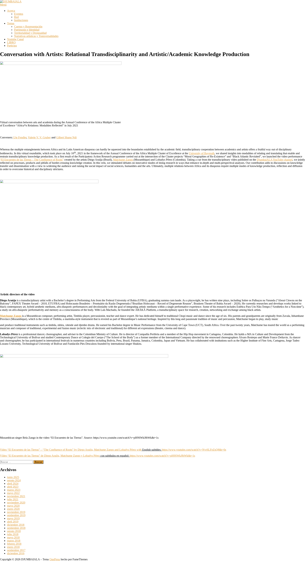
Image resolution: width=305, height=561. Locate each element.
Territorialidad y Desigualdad (30, 32)
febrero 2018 (14, 543)
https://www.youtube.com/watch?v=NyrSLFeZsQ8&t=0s (194, 449)
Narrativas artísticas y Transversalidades (36, 36)
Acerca (11, 10)
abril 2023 (12, 486)
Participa (12, 45)
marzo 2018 (13, 540)
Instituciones (21, 20)
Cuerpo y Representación (28, 26)
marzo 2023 (13, 489)
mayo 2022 (13, 493)
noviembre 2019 (16, 512)
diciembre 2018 (15, 524)
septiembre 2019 (16, 515)
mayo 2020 (13, 505)
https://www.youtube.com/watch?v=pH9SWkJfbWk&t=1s (162, 455)
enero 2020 (13, 508)
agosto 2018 (14, 531)
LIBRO (11, 42)
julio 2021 (12, 499)
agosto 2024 (14, 480)
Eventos (18, 13)
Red (16, 17)
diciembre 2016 (15, 553)
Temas (10, 23)
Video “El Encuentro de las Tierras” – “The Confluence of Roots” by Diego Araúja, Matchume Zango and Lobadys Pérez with (71, 449)
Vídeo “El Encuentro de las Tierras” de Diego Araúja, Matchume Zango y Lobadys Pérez (50, 455)
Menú (3, 4)
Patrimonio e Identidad (26, 29)
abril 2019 (12, 521)
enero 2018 (13, 546)
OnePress (54, 559)
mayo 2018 (13, 537)
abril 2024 (12, 483)
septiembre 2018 (16, 527)
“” (32, 159)
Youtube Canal (15, 39)
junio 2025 (13, 477)
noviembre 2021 (16, 496)
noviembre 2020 (16, 502)
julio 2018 (12, 534)
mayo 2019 (13, 518)
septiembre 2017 (16, 550)
